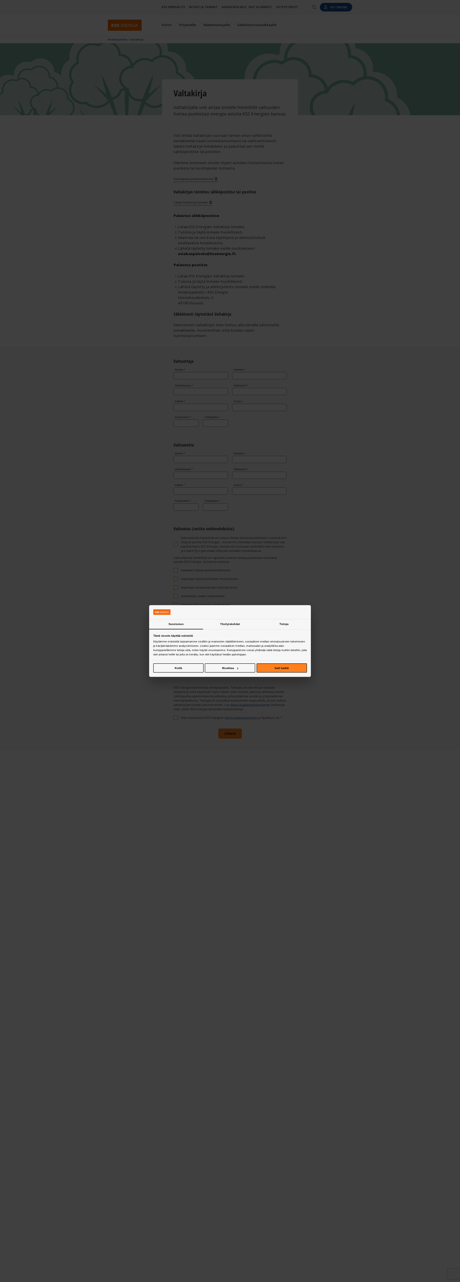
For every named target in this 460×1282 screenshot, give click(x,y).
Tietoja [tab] (284, 623)
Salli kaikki (282, 668)
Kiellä (178, 668)
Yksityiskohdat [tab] (230, 623)
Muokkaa (228, 668)
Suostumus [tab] (176, 623)
